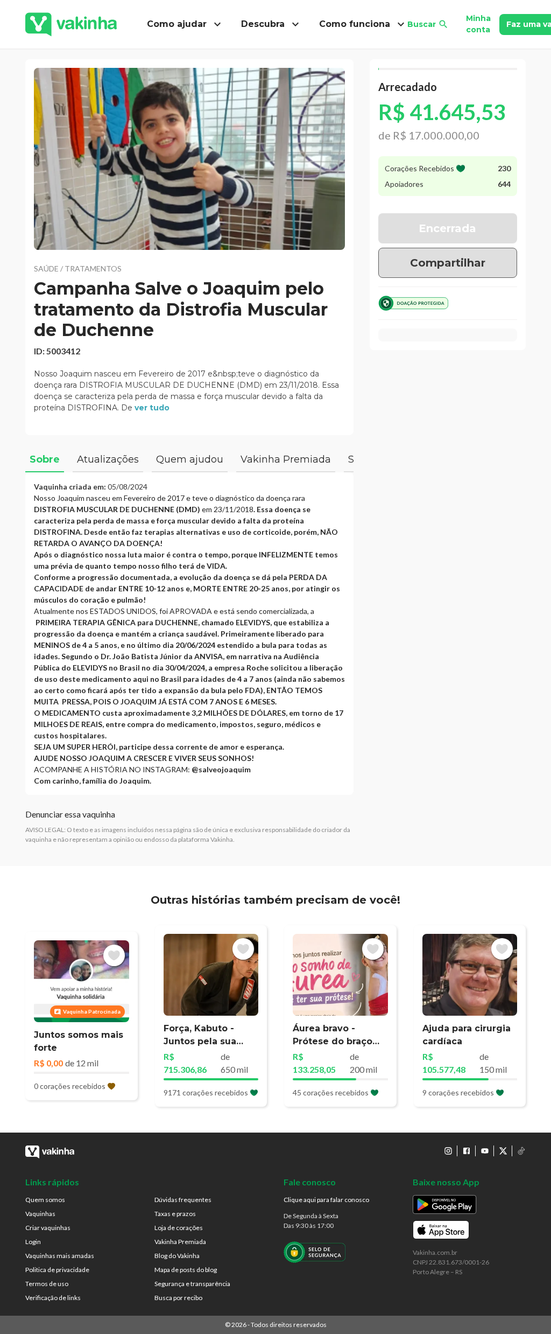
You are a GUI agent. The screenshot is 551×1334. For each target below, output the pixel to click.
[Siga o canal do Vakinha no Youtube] (485, 1151)
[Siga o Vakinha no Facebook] (466, 1151)
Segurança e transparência (192, 1284)
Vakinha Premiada (180, 1242)
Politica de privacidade (57, 1270)
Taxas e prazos (175, 1214)
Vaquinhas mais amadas (59, 1256)
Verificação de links (53, 1298)
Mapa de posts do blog (185, 1270)
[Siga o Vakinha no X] (503, 1151)
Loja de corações (178, 1228)
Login (33, 1242)
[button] (189, 159)
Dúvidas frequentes (182, 1200)
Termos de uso (46, 1284)
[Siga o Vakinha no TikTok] (521, 1151)
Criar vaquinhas (47, 1228)
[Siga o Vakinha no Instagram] (448, 1151)
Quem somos (45, 1200)
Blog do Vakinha (177, 1256)
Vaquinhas (40, 1214)
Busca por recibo (178, 1298)
